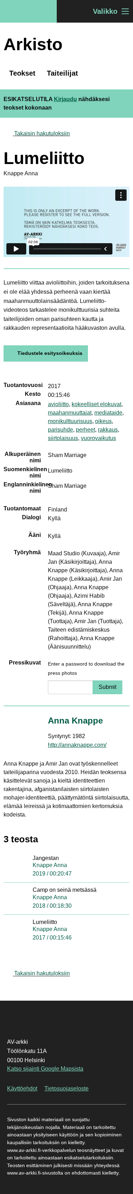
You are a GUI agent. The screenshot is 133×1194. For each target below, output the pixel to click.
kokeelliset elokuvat (96, 404)
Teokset (22, 73)
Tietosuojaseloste (66, 1088)
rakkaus (108, 430)
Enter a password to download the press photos (86, 668)
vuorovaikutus (98, 438)
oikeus (103, 421)
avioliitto (58, 404)
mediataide (108, 413)
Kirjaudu (65, 99)
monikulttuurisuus (70, 421)
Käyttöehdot (22, 1088)
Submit (107, 687)
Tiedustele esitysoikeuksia (49, 353)
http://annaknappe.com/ (77, 745)
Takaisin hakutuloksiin (42, 133)
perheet (85, 430)
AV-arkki (28, 11)
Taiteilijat (62, 73)
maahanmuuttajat (70, 413)
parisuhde (60, 430)
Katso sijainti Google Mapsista (45, 1069)
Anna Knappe (75, 720)
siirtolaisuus (63, 438)
